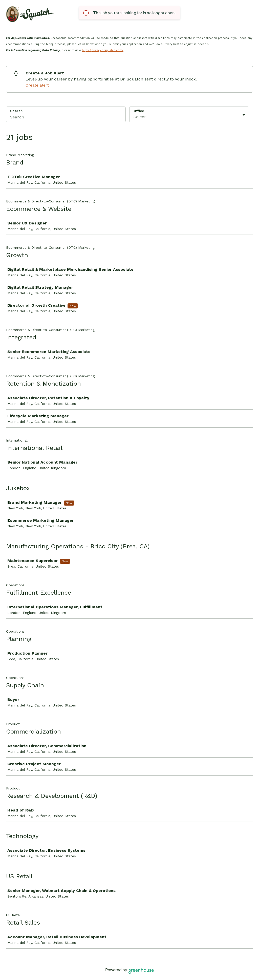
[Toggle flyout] (244, 115)
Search (16, 111)
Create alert (37, 85)
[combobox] (134, 117)
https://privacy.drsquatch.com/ (102, 50)
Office (139, 111)
